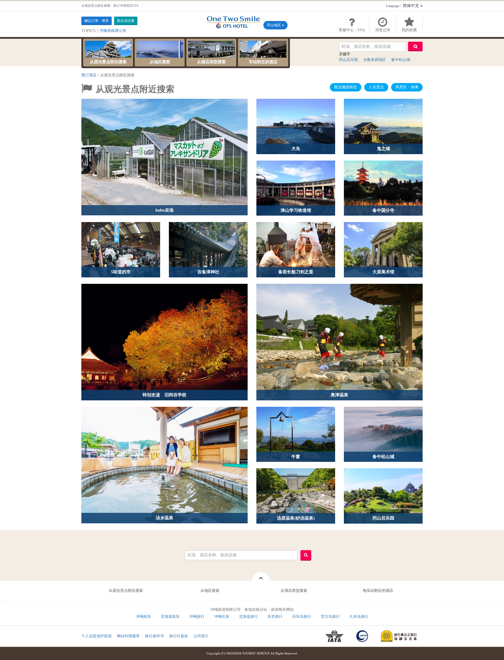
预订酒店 (89, 75)
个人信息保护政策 (96, 636)
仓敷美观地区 (374, 59)
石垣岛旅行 (301, 616)
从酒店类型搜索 (211, 62)
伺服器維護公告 (113, 30)
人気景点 (376, 87)
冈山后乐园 (348, 59)
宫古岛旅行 (330, 616)
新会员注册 (125, 21)
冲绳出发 (221, 616)
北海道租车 (170, 616)
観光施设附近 (345, 87)
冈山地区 (274, 25)
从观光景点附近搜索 (108, 62)
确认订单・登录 (96, 21)
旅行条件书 (154, 636)
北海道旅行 (248, 616)
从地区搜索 (160, 62)
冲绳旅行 (196, 616)
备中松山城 (400, 59)
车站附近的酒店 (263, 62)
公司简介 (201, 636)
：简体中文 (403, 5)
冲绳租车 (143, 616)
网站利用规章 (128, 636)
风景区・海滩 (407, 87)
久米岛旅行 (358, 616)
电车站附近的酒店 (378, 590)
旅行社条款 (178, 636)
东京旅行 (275, 616)
